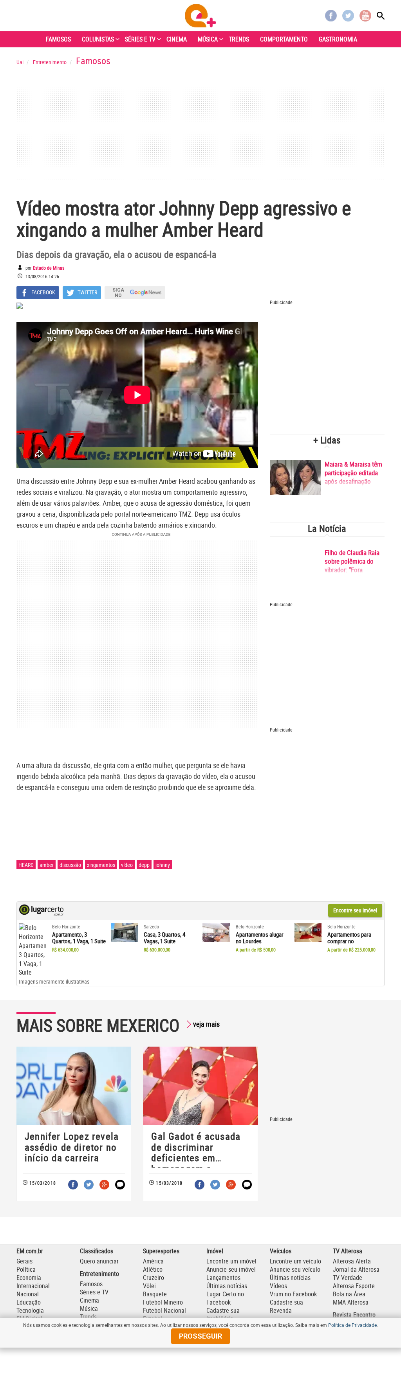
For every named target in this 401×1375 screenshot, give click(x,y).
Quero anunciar (99, 1261)
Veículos (280, 1251)
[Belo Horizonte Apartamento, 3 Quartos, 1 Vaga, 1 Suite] (32, 950)
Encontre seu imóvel (355, 910)
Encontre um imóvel (231, 1261)
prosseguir (200, 1336)
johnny (162, 865)
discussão (70, 865)
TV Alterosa (347, 1251)
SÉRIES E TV (140, 39)
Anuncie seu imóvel (231, 1269)
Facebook (331, 16)
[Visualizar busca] (381, 16)
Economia (28, 1277)
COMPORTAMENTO (284, 39)
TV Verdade (347, 1277)
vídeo (127, 865)
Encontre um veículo (295, 1261)
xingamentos (101, 865)
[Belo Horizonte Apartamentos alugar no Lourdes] (216, 932)
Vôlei (149, 1285)
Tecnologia (30, 1310)
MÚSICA (208, 39)
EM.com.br (29, 1251)
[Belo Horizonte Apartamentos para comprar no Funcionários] (308, 932)
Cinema (89, 1300)
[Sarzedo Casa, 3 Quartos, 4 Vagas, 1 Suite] (124, 932)
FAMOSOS (58, 39)
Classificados (96, 1251)
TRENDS (239, 39)
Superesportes (161, 1251)
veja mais (206, 1024)
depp (144, 865)
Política (26, 1269)
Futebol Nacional (164, 1310)
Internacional (33, 1285)
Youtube (365, 16)
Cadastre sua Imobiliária (223, 1314)
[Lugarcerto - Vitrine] (41, 913)
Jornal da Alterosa (356, 1269)
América (153, 1261)
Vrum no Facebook (293, 1294)
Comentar (120, 1184)
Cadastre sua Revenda (286, 1306)
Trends (88, 1316)
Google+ (104, 1184)
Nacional (27, 1294)
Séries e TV (94, 1292)
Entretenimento (99, 1273)
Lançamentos (223, 1277)
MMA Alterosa (350, 1302)
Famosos (91, 1283)
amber (47, 865)
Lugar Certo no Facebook (225, 1298)
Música (89, 1308)
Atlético (153, 1269)
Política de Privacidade (352, 1325)
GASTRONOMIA (338, 39)
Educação (28, 1302)
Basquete (155, 1294)
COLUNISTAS (98, 39)
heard (26, 865)
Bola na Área (349, 1294)
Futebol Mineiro (163, 1302)
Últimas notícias (226, 1285)
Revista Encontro (354, 1314)
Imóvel (214, 1251)
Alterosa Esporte (354, 1285)
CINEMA (176, 39)
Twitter (348, 16)
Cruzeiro (153, 1277)
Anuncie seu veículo (295, 1269)
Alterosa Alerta (352, 1261)
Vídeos (278, 1285)
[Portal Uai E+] (200, 15)
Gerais (24, 1261)
